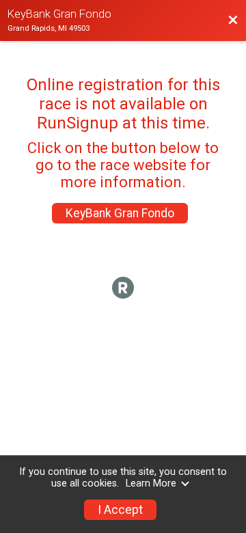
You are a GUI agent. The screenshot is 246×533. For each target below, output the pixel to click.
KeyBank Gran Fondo (120, 213)
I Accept (120, 510)
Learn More (151, 483)
